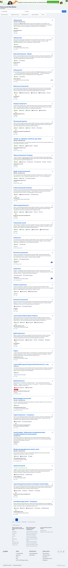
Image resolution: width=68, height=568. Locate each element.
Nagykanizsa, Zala (15, 541)
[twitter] (61, 552)
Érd (12, 537)
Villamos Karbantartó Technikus (23, 155)
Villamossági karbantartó (21, 205)
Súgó (17, 558)
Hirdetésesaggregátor (33, 553)
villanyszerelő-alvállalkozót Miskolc (32, 544)
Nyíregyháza (14, 531)
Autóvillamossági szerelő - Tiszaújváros (25, 501)
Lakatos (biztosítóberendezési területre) (25, 316)
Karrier (17, 556)
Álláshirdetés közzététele (53, 1)
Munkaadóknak (32, 555)
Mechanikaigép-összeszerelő (22, 398)
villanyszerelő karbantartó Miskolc (32, 531)
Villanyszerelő (17, 20)
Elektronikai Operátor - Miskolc (22, 54)
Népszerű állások (43, 530)
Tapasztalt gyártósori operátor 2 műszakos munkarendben (30, 484)
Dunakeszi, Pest (15, 544)
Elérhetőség (18, 555)
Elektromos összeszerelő (20, 86)
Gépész (15, 351)
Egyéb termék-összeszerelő (21, 171)
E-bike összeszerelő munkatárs (22, 188)
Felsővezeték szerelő (19, 223)
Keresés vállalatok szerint (47, 558)
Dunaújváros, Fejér (15, 543)
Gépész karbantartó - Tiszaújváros (23, 415)
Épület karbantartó (19, 333)
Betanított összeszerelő (20, 252)
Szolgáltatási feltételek (7, 565)
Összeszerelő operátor (20, 121)
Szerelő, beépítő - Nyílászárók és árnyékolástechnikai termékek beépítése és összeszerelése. (29, 433)
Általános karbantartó (20, 103)
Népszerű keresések (16, 525)
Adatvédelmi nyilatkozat (17, 565)
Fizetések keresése (46, 555)
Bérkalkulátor (45, 560)
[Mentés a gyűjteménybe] (52, 20)
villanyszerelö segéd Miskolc (31, 534)
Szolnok (13, 534)
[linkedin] (63, 552)
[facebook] (58, 552)
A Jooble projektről (19, 553)
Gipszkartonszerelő (19, 465)
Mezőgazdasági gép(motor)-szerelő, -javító (26, 449)
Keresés (64, 11)
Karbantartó (17, 237)
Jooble (63, 565)
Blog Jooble (45, 556)
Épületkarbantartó (18, 381)
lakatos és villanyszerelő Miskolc (31, 537)
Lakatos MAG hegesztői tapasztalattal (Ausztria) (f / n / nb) (31, 364)
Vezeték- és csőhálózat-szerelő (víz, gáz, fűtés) (27, 139)
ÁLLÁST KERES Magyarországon (22, 560)
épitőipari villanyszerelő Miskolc (31, 541)
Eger (13, 540)
